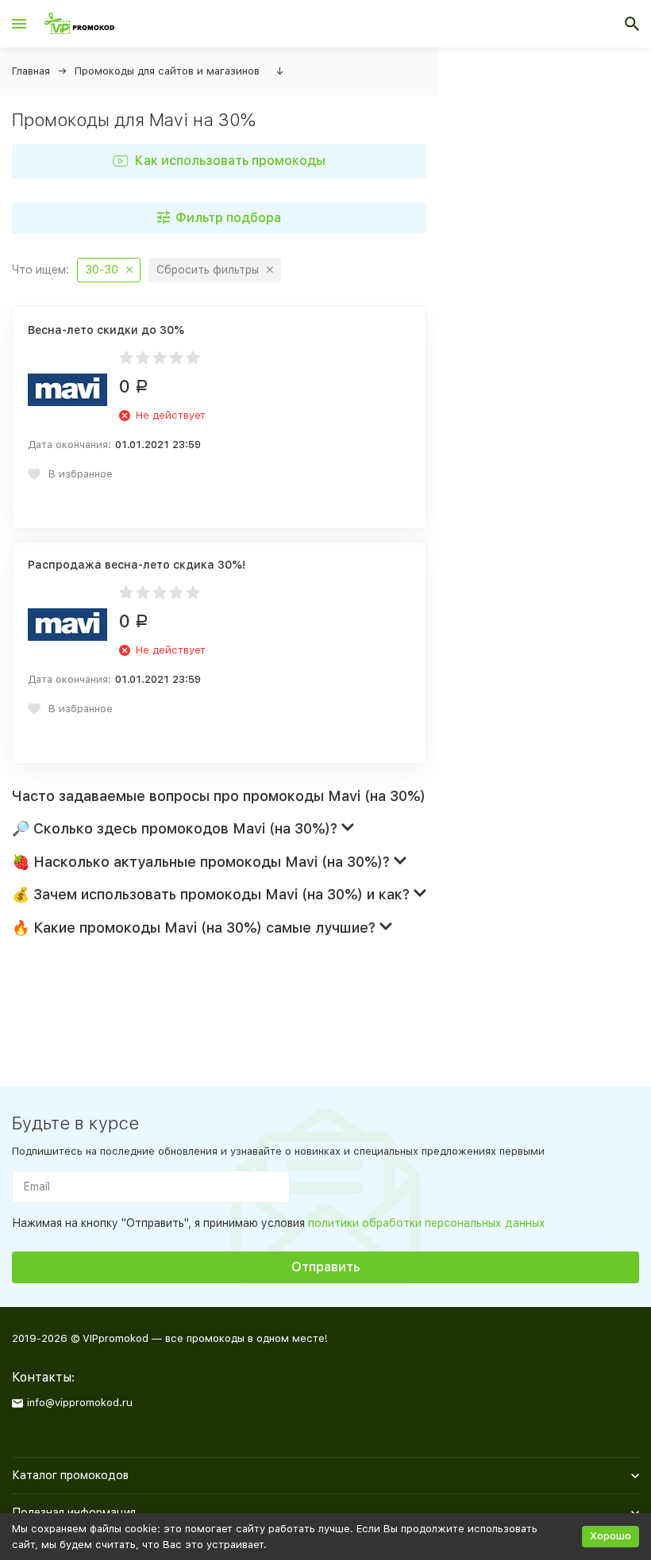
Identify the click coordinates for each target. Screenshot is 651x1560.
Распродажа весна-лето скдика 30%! (136, 564)
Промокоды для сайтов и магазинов (167, 71)
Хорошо (610, 1536)
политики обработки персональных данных (426, 1223)
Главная (31, 71)
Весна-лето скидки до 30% (106, 330)
